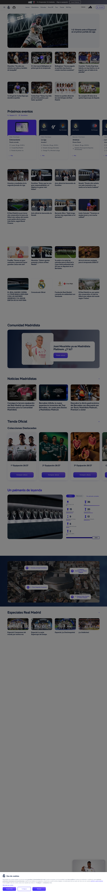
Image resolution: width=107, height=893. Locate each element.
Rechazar (39, 888)
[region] (53, 882)
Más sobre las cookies (8, 885)
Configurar (24, 888)
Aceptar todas (9, 888)
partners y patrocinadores (97, 881)
